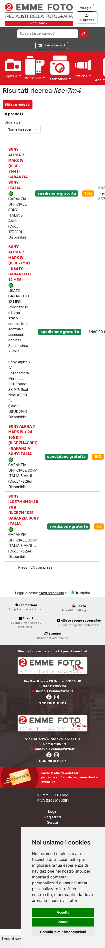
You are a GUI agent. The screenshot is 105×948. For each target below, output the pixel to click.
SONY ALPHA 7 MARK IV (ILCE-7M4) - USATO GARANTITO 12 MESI (19, 263)
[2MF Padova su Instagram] (56, 756)
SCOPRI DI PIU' (51, 703)
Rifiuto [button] (63, 922)
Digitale (11, 76)
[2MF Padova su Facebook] (49, 756)
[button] (83, 33)
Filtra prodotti (17, 104)
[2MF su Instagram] (56, 698)
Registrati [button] (87, 19)
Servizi (52, 822)
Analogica (33, 78)
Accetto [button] (63, 912)
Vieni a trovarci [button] (54, 45)
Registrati (52, 817)
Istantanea (58, 79)
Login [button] (87, 8)
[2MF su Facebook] (49, 698)
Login (52, 811)
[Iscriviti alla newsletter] (20, 777)
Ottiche (81, 76)
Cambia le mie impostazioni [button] (63, 932)
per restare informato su (70, 777)
